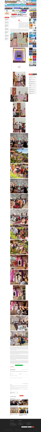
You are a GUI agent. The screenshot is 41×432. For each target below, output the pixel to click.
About (31, 429)
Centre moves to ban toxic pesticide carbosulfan (32, 79)
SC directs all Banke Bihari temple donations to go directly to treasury (32, 75)
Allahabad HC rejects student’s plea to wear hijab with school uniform (32, 91)
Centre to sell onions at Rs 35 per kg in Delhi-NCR (32, 87)
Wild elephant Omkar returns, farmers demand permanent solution (7, 26)
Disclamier (36, 429)
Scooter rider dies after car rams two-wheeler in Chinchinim (7, 22)
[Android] (29, 7)
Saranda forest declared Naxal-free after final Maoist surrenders (32, 93)
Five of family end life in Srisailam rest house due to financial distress (32, 81)
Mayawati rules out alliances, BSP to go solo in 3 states (32, 77)
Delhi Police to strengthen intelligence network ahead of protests (32, 89)
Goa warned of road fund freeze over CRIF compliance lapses (7, 35)
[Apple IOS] (30, 7)
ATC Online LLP (29, 430)
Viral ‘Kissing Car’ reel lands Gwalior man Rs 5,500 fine (32, 85)
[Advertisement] (14, 24)
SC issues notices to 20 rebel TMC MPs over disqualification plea (32, 83)
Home (29, 429)
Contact (33, 429)
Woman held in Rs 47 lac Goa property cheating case (7, 39)
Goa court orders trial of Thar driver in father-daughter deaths (7, 32)
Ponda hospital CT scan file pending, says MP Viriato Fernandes (7, 29)
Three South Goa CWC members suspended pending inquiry (7, 19)
